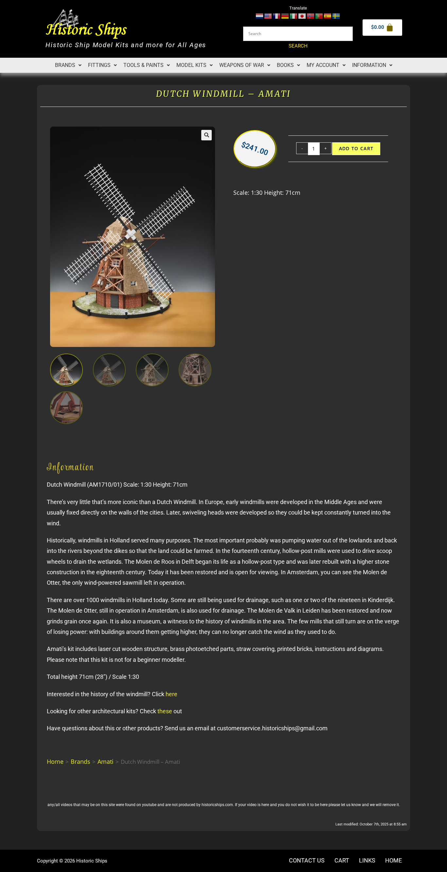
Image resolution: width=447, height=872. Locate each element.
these (164, 711)
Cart (341, 860)
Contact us (307, 860)
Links (367, 860)
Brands (65, 65)
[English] (268, 15)
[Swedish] (336, 15)
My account (323, 65)
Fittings (99, 65)
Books (285, 65)
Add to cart (356, 149)
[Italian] (294, 15)
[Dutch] (260, 15)
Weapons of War (241, 65)
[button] (68, 65)
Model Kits (191, 65)
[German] (285, 15)
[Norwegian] (311, 15)
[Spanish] (328, 15)
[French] (277, 15)
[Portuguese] (319, 15)
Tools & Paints (143, 65)
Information (369, 65)
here (171, 694)
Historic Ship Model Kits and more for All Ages (125, 45)
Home (55, 761)
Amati (106, 761)
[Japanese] (302, 15)
